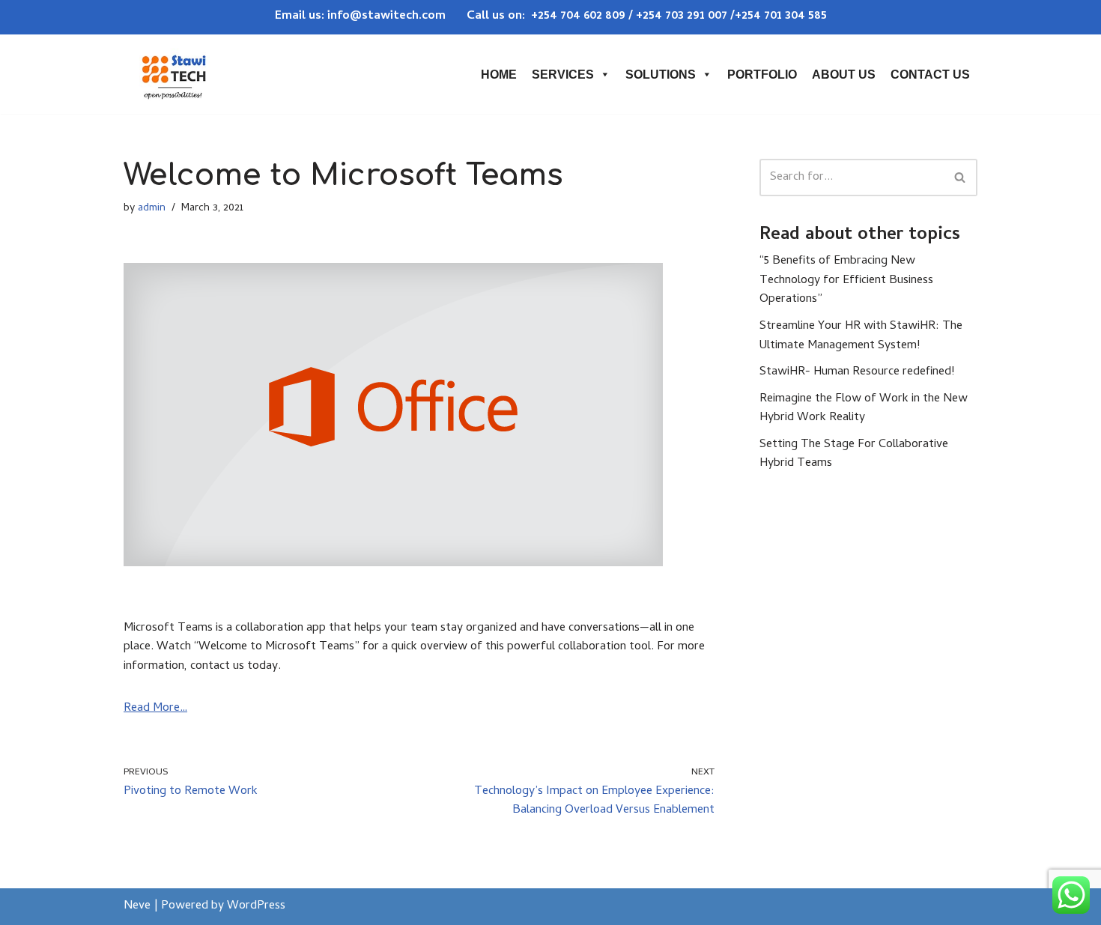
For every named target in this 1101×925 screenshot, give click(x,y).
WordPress (256, 906)
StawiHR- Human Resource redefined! (856, 372)
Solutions (660, 74)
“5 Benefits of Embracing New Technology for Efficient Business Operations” (846, 280)
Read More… (155, 708)
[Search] (960, 177)
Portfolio (762, 74)
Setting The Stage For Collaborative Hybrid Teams (853, 454)
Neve (137, 906)
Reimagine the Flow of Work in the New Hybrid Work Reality (863, 408)
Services (563, 74)
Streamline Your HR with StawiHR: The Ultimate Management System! (860, 336)
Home (499, 74)
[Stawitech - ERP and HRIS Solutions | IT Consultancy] (174, 74)
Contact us (930, 74)
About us (844, 74)
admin (152, 208)
